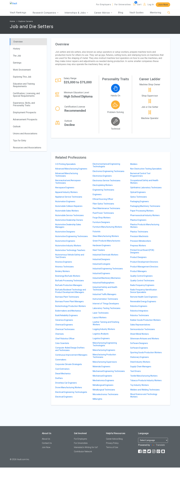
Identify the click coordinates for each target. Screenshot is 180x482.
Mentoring (155, 12)
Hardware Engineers (102, 245)
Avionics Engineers (63, 262)
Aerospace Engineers (64, 187)
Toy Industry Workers (139, 385)
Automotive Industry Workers (68, 245)
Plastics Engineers (138, 220)
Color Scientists (62, 343)
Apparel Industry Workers (66, 192)
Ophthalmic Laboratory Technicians (146, 187)
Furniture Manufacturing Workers (107, 227)
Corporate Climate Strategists (68, 364)
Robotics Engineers (138, 306)
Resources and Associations (27, 147)
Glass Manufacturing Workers (106, 236)
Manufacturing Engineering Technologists (105, 344)
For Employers (103, 4)
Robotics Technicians (139, 315)
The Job (17, 55)
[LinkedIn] (145, 451)
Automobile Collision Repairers (68, 206)
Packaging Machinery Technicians (145, 206)
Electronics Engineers (102, 176)
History (16, 48)
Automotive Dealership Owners (69, 220)
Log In (151, 4)
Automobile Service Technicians (69, 215)
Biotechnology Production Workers (70, 306)
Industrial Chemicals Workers (105, 255)
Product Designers (138, 257)
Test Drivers (135, 371)
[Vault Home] (13, 3)
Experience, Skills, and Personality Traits (24, 104)
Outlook (17, 126)
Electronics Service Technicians (106, 180)
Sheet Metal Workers (139, 334)
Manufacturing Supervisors (105, 362)
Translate (160, 445)
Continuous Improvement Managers (71, 355)
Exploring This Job (22, 76)
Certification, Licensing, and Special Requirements (26, 94)
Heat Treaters (99, 250)
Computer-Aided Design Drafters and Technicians (70, 349)
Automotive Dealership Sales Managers (68, 225)
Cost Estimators (62, 369)
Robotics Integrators (139, 311)
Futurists (96, 231)
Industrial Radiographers (103, 283)
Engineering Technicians (103, 190)
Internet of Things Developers (106, 303)
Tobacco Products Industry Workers (146, 380)
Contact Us (47, 443)
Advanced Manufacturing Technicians (66, 174)
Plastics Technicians (139, 232)
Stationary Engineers (139, 357)
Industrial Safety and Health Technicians (105, 288)
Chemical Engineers (64, 325)
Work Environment (22, 69)
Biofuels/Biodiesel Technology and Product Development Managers (70, 291)
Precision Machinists (139, 236)
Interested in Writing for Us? (86, 447)
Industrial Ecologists (101, 264)
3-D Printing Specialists (65, 164)
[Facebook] (140, 451)
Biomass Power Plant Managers (69, 301)
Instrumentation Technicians (105, 299)
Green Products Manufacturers (106, 241)
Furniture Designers (101, 222)
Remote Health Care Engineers (144, 297)
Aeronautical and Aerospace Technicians (68, 181)
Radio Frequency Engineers (142, 285)
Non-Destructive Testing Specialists (146, 169)
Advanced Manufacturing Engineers (71, 169)
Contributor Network (83, 451)
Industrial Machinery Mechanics (107, 278)
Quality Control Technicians (142, 280)
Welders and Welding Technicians (145, 390)
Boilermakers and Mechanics (68, 311)
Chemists (59, 334)
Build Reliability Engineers (66, 315)
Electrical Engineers (64, 397)
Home (12, 21)
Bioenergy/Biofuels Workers (67, 276)
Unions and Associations (25, 133)
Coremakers (60, 360)
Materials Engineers (101, 366)
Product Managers (138, 271)
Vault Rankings (18, 12)
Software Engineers (139, 348)
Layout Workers (99, 317)
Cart (139, 4)
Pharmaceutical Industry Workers (145, 215)
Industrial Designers (101, 259)
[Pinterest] (159, 451)
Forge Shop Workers (102, 217)
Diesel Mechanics (63, 373)
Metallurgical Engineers (103, 385)
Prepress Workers (138, 245)
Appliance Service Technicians (68, 197)
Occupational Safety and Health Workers (144, 181)
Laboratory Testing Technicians (106, 308)
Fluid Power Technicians (103, 213)
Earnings (17, 62)
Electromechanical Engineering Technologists (106, 165)
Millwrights (97, 399)
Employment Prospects (24, 112)
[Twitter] (149, 451)
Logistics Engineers (101, 338)
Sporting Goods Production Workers (146, 352)
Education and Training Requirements (24, 85)
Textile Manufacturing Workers (144, 376)
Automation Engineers (65, 201)
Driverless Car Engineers (66, 383)
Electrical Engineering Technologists (71, 392)
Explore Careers (26, 21)
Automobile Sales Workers (67, 211)
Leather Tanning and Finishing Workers (106, 323)
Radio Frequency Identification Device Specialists (143, 291)
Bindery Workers (62, 271)
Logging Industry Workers (104, 329)
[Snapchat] (163, 451)
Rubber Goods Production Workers (145, 320)
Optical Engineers (138, 192)
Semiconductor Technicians (142, 329)
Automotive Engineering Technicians (71, 236)
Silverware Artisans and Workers (144, 338)
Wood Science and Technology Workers (143, 395)
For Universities (123, 4)
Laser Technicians (101, 313)
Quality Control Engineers (141, 276)
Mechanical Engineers (102, 376)
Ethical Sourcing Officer (103, 199)
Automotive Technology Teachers (70, 250)
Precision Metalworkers (140, 241)
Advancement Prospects (25, 119)
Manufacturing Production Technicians (104, 355)
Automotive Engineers (65, 241)
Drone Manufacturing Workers (68, 387)
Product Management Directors (144, 267)
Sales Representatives (140, 325)
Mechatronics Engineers (103, 380)
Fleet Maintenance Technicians (106, 208)
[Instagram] (154, 451)
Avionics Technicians (64, 267)
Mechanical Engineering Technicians (109, 371)
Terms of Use (112, 447)
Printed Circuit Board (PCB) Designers (142, 251)
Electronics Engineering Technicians (108, 171)
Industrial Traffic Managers (104, 294)
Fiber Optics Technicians (103, 204)
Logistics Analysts (101, 334)
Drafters (59, 378)
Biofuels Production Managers (68, 285)
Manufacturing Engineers (104, 350)
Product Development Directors (144, 262)
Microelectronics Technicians (105, 394)
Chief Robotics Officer (65, 338)
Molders (133, 164)
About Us (46, 439)
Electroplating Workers (103, 185)
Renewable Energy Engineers (143, 301)
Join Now (163, 5)
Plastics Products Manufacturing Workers (144, 225)
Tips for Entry (19, 140)
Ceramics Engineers (64, 320)
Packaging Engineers (139, 201)
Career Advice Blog (114, 439)
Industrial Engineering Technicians (108, 268)
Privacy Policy (112, 443)
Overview (18, 41)
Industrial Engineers (101, 273)
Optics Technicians (138, 197)
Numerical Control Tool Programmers (140, 174)
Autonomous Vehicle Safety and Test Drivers (69, 256)
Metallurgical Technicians (104, 390)
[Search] (168, 12)
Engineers (97, 194)
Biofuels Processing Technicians (69, 280)
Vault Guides (137, 12)
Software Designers (139, 343)
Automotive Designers (65, 232)
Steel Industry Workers (140, 362)
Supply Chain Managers (140, 366)
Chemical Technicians (65, 329)
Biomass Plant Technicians (67, 297)
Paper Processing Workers (142, 211)
